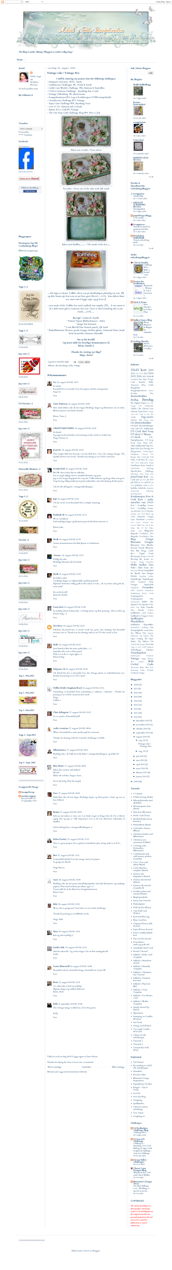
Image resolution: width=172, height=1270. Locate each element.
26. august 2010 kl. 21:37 (73, 555)
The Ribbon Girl (145, 641)
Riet (55, 855)
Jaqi (55, 499)
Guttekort (149, 465)
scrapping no (139, 1116)
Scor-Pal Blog (139, 1096)
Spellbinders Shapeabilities (142, 624)
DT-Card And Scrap (142, 431)
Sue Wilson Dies (138, 633)
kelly (55, 1004)
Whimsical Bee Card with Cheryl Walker (141, 1173)
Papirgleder (142, 582)
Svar (55, 395)
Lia (54, 382)
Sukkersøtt (134, 636)
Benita (56, 812)
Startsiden (86, 1067)
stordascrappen (28, 796)
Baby (151, 382)
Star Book (137, 1022)
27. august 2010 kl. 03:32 (80, 712)
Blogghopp (135, 388)
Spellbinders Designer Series (142, 616)
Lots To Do (54, 106)
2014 (150, 373)
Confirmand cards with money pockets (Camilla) (142, 856)
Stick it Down (140, 302)
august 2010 (141, 736)
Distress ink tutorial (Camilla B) (142, 886)
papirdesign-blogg (142, 215)
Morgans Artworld (147, 556)
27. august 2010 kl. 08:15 (77, 750)
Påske (133, 590)
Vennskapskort (138, 652)
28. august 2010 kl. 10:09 (69, 879)
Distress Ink (136, 420)
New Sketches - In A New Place (148, 308)
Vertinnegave (135, 656)
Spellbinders (138, 1103)
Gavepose (135, 454)
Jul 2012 (143, 480)
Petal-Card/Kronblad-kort (143, 934)
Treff (144, 647)
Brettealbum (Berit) (142, 824)
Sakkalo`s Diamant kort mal (141, 979)
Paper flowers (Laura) (142, 929)
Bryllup (135, 400)
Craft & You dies (146, 414)
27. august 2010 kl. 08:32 (75, 766)
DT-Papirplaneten (142, 438)
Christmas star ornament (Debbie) (141, 841)
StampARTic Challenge (140, 627)
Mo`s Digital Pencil (142, 553)
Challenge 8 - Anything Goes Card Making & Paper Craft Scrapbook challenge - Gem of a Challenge (142, 1148)
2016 (139, 376)
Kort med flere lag (141, 916)
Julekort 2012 (148, 485)
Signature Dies (147, 604)
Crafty (133, 417)
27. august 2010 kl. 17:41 (68, 855)
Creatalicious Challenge (60, 100)
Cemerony (149, 406)
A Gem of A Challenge (139, 1140)
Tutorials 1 (138, 1040)
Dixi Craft (135, 428)
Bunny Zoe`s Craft (58, 109)
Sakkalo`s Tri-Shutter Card (142, 996)
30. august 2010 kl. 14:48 (81, 966)
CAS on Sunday (140, 262)
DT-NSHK (136, 437)
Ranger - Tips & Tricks (140, 1088)
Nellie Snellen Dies (142, 564)
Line (55, 793)
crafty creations (60, 728)
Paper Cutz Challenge (59, 103)
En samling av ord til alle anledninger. (142, 1066)
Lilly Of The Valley (145, 528)
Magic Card (136, 531)
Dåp (147, 445)
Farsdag (147, 448)
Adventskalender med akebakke (142, 801)
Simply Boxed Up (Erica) (141, 1008)
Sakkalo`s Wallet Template (140, 1002)
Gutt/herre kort (138, 465)
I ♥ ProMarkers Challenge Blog (140, 1129)
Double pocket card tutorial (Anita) (141, 892)
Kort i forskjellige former (142, 505)
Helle (55, 644)
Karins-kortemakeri (139, 103)
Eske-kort (139, 448)
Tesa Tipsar (138, 1112)
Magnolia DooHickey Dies (142, 536)
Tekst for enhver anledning (140, 1108)
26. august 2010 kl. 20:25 (85, 428)
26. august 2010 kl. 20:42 (76, 468)
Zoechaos (57, 625)
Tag (140, 636)
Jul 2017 (148, 482)
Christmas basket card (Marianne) (143, 835)
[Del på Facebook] (86, 362)
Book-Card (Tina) (141, 815)
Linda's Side (58, 947)
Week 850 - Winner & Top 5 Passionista (148, 290)
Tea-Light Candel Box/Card (141, 1030)
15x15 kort (139, 370)
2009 (150, 370)
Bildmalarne (135, 385)
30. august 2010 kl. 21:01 (69, 982)
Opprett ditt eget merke (26, 171)
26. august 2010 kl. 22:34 (77, 669)
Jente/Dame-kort (139, 476)
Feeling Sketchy (141, 341)
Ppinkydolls (148, 584)
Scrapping (137, 1100)
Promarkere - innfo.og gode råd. (141, 943)
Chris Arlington (60, 712)
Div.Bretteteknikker (141, 422)
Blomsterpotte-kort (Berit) (142, 807)
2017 (144, 376)
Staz (151, 627)
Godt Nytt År (142, 460)
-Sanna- (57, 555)
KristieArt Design (145, 516)
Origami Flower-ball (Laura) (142, 924)
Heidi (55, 539)
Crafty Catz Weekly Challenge (63, 88)
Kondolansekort (136, 494)
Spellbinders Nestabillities (137, 620)
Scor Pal (136, 1093)
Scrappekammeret (57, 97)
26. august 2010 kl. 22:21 (74, 625)
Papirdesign (136, 579)
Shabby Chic (147, 602)
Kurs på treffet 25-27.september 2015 (29, 799)
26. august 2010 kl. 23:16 (93, 688)
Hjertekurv (134, 474)
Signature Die (136, 604)
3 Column (137, 793)
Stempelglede (137, 630)
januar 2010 (141, 776)
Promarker (147, 587)
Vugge (143, 659)
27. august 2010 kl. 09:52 (71, 812)
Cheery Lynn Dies (139, 411)
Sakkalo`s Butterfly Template (141, 967)
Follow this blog (30, 191)
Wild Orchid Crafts (142, 663)
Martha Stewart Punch (142, 546)
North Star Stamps (144, 573)
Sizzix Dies (135, 607)
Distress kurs (148, 420)
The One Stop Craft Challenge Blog (66, 112)
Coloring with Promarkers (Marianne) (139, 848)
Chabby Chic (136, 408)
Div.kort (134, 425)
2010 (133, 373)
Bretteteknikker (139, 396)
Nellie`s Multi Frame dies (142, 568)
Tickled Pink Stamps (138, 644)
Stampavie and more (58, 81)
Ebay (151, 446)
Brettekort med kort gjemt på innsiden (141, 228)
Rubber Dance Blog (142, 320)
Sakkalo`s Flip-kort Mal (141, 985)
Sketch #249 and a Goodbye (148, 346)
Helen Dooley (60, 839)
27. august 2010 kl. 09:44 (69, 793)
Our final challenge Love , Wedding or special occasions (141, 1188)
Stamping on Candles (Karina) (143, 1017)
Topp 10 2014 (136, 647)
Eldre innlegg (118, 1067)
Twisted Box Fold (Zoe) (141, 1048)
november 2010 (143, 724)
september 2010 (143, 732)
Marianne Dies (138, 545)
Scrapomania (135, 602)
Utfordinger (136, 649)
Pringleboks (135, 588)
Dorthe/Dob (59, 468)
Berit (55, 982)
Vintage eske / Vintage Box (144, 745)
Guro (55, 879)
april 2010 (140, 764)
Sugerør (150, 633)
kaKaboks (142, 488)
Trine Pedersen (60, 404)
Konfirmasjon (138, 496)
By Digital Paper (138, 403)
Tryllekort (149, 647)
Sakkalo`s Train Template (140, 991)
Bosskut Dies (142, 393)
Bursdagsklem (139, 209)
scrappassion (139, 122)
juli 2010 (140, 756)
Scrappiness (139, 224)
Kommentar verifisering (142, 491)
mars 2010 (141, 768)
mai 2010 (140, 760)
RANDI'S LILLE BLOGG (140, 158)
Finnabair (137, 1071)
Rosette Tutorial (140, 951)
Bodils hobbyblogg (142, 84)
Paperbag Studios (146, 576)
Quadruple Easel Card (143, 947)
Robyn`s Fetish (147, 593)
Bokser (151, 390)
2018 (149, 376)
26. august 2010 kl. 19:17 (67, 382)
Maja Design (142, 539)
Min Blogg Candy (144, 551)
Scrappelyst (138, 193)
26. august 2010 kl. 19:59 (79, 404)
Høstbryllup (138, 196)
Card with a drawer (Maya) (141, 829)
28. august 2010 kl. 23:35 (69, 904)
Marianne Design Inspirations (141, 1079)
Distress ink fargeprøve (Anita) (141, 875)
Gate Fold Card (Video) (140, 912)
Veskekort (149, 656)
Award (142, 382)
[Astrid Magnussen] (26, 168)
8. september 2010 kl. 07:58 (70, 1004)
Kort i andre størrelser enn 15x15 (142, 501)
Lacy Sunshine (138, 519)
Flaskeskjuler (139, 904)
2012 (141, 373)
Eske (71, 365)
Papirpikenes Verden (142, 1084)
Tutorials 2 (138, 1044)
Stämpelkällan (148, 630)
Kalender (150, 488)
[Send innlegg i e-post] (74, 362)
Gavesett (145, 454)
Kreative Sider (139, 1074)
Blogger (96, 1250)
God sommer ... (139, 217)
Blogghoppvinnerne (139, 390)
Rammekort (149, 590)
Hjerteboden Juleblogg (142, 468)
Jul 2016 (141, 482)
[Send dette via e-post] (79, 362)
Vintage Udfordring (58, 94)
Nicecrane (134, 570)
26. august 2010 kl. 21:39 (70, 574)
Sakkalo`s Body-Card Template (142, 955)
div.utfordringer (62, 365)
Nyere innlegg (54, 1067)
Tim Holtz (149, 644)
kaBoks (134, 488)
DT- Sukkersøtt (146, 428)
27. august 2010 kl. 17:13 (78, 839)
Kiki (55, 904)
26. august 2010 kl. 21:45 (75, 607)
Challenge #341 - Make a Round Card (148, 270)
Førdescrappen (148, 451)
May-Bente (58, 766)
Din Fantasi (138, 1062)
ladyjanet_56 (59, 669)
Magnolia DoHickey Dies (142, 533)
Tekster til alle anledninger (139, 1036)
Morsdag (134, 559)
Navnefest (149, 562)
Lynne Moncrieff (61, 966)
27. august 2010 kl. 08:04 (80, 728)
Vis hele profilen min (28, 88)
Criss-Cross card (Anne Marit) (140, 863)
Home (20, 59)
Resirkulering (135, 593)
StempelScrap (27, 792)
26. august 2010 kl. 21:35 (70, 539)
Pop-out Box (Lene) (142, 938)
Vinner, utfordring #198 (141, 241)
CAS (140, 406)
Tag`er (146, 636)
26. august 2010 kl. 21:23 (68, 499)
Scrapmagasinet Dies (142, 599)
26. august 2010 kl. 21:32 (76, 514)
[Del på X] (84, 362)
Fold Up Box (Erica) (142, 907)
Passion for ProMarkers (139, 282)
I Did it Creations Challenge (62, 91)
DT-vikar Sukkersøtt (142, 444)
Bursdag (147, 400)
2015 (133, 376)
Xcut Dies (144, 667)
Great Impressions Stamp (144, 463)
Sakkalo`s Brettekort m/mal (142, 961)
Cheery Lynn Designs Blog (139, 1169)
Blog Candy (147, 385)
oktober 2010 (142, 728)
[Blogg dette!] (81, 362)
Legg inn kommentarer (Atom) (72, 1071)
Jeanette (57, 450)
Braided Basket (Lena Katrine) (142, 820)
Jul (137, 479)
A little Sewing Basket (143, 797)
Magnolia (149, 530)
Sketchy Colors (145, 610)
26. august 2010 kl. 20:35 (72, 450)
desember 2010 (143, 720)
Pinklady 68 (58, 514)
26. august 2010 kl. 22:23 (70, 644)
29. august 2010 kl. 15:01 (69, 931)
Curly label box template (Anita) (140, 869)
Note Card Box (140, 920)
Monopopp (135, 556)
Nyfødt (134, 576)
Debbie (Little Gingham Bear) (67, 688)
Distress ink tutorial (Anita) (142, 880)
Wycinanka (135, 667)
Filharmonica (59, 750)
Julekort (138, 485)
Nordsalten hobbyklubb (138, 236)
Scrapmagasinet (137, 596)
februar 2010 (142, 772)
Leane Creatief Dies (144, 522)
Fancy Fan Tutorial (141, 900)
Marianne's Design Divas (142, 1182)
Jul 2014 (150, 480)
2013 (146, 373)
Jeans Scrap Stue (146, 474)
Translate (28, 135)
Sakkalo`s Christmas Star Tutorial (142, 973)
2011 (137, 373)
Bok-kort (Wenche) (142, 812)
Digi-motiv (147, 417)
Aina (55, 931)
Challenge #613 (139, 1132)
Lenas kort (58, 607)
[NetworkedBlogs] (30, 187)
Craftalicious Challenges (60, 84)
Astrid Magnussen (24, 146)
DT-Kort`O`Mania (141, 434)
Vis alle (151, 177)
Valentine (149, 650)
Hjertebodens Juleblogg (142, 471)
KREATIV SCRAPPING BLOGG (139, 204)
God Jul (145, 457)
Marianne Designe (142, 542)
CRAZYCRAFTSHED (63, 428)
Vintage (77, 365)
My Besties (144, 559)
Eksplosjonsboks (140, 897)
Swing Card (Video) (142, 1025)
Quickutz (140, 590)
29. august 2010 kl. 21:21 (76, 947)
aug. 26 (142, 740)
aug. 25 (142, 751)
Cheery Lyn (147, 408)
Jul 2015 (134, 482)
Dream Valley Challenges (140, 1161)
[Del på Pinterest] (89, 362)
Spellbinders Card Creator (142, 613)
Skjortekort (138, 1013)
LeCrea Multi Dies (138, 525)
